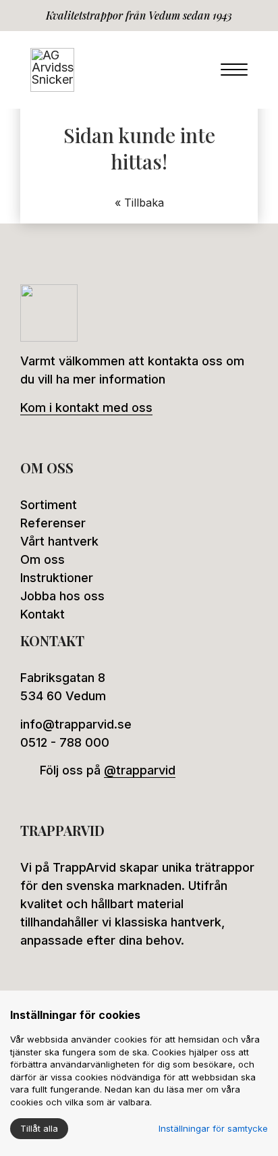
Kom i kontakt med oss (86, 407)
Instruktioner (56, 578)
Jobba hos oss (62, 596)
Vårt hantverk (59, 541)
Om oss (42, 559)
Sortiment (48, 505)
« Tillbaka (139, 202)
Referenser (53, 523)
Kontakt (42, 614)
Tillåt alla (39, 1128)
